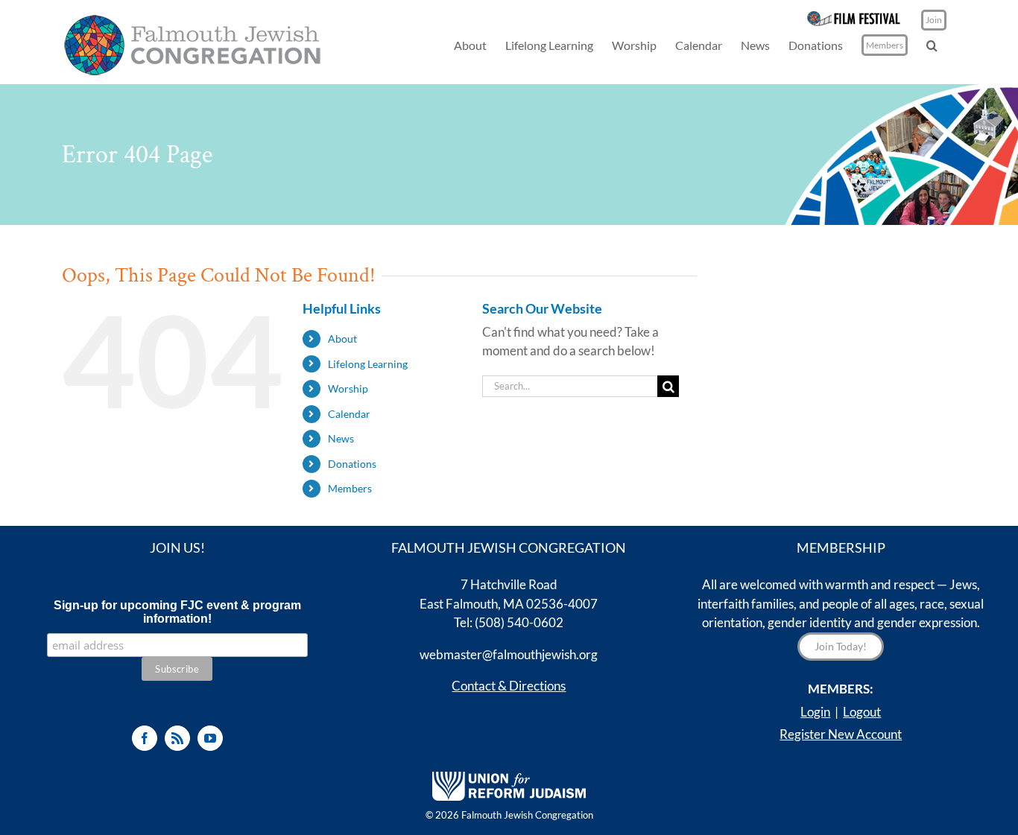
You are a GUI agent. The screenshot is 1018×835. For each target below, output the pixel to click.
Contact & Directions (509, 685)
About (342, 338)
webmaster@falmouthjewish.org (509, 654)
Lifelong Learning (368, 364)
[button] (932, 45)
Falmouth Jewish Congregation (527, 815)
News (341, 438)
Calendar (349, 413)
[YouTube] (210, 738)
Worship (348, 388)
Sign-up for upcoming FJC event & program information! (177, 612)
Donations (352, 463)
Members (350, 488)
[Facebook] (144, 738)
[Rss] (177, 738)
